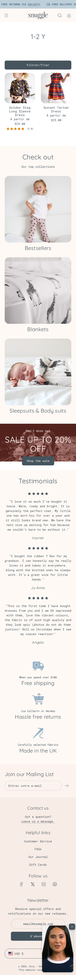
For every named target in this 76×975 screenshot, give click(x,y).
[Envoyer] (66, 785)
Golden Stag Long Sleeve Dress (20, 111)
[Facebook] (21, 884)
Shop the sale (38, 461)
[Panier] (69, 15)
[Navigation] (6, 15)
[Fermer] (72, 927)
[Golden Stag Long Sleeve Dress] (20, 88)
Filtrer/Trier (38, 65)
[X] (32, 884)
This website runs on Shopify (38, 969)
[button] (57, 949)
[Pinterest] (54, 884)
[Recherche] (59, 15)
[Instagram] (43, 884)
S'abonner (38, 936)
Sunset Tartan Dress (56, 109)
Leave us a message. (38, 821)
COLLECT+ (31, 4)
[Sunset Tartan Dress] (56, 88)
